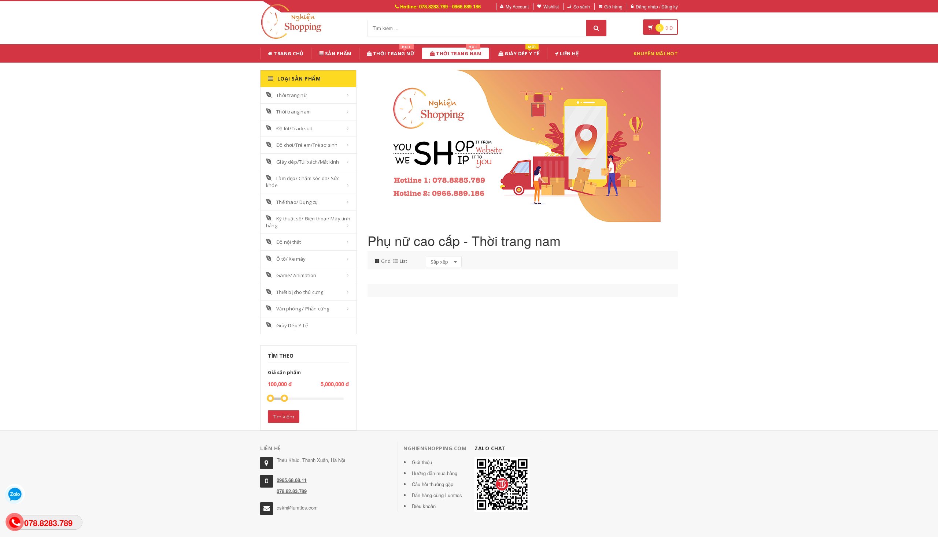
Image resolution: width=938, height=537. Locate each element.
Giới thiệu (422, 462)
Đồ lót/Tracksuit (294, 128)
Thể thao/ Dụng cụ (297, 202)
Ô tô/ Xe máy (291, 259)
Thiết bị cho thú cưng (299, 292)
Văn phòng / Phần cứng (302, 308)
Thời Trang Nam (458, 52)
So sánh (581, 6)
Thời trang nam (293, 111)
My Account (517, 6)
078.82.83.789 (292, 491)
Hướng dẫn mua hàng (434, 473)
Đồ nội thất (288, 242)
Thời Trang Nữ (393, 52)
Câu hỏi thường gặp (432, 484)
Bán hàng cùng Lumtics (437, 495)
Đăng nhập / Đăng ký (657, 6)
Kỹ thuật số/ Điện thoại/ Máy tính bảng (308, 222)
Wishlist (551, 6)
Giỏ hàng (613, 6)
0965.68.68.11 (292, 480)
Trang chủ (288, 53)
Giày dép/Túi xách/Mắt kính (307, 162)
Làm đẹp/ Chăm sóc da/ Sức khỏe (302, 182)
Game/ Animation (296, 275)
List (403, 261)
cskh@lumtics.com (297, 507)
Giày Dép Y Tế (521, 52)
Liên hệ (568, 53)
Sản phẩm (338, 53)
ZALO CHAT (490, 448)
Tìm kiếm (283, 416)
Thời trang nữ (291, 95)
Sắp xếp (440, 261)
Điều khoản (424, 506)
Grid (386, 261)
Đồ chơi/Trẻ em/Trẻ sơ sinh (306, 145)
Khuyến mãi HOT (656, 53)
